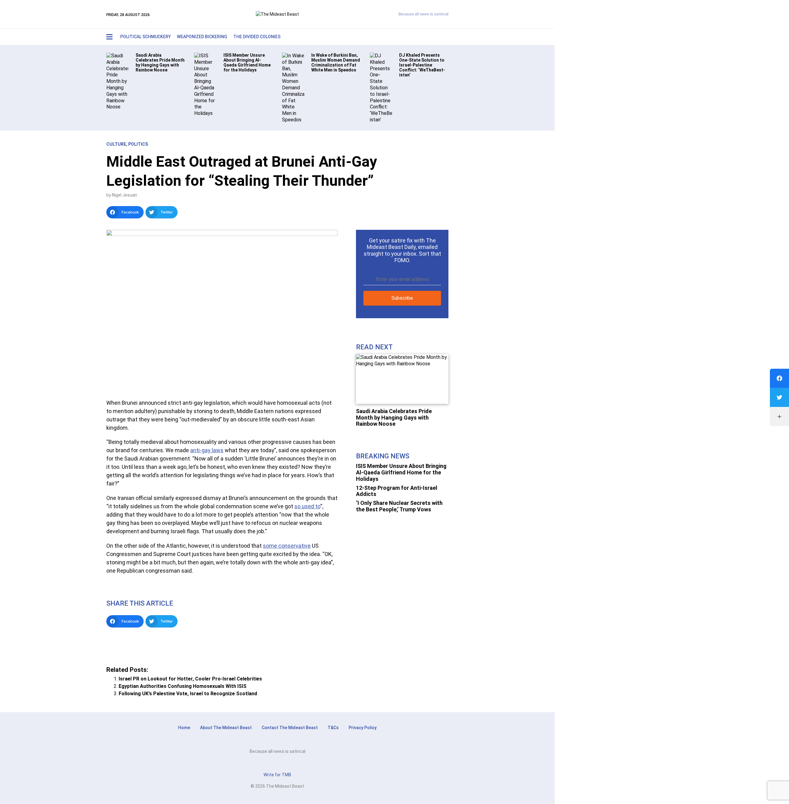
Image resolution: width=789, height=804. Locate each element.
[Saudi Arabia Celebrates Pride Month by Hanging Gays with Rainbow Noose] (117, 81)
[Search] (430, 37)
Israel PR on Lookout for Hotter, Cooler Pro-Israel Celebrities (190, 679)
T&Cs (333, 727)
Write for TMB (277, 774)
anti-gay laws (206, 450)
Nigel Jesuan (124, 195)
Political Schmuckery (145, 36)
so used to (307, 506)
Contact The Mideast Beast (290, 727)
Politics (138, 144)
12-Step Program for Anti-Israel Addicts (396, 491)
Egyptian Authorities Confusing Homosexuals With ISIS (183, 686)
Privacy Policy (363, 727)
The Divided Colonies (256, 36)
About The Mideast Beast (226, 727)
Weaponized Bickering (202, 36)
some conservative (287, 545)
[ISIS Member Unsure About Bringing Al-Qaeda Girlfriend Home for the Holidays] (205, 84)
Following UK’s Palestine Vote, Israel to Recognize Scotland (188, 693)
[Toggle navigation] (109, 37)
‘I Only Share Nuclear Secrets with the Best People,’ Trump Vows (399, 506)
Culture (116, 144)
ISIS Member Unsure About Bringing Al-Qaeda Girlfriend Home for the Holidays (401, 472)
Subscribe (402, 298)
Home (184, 727)
